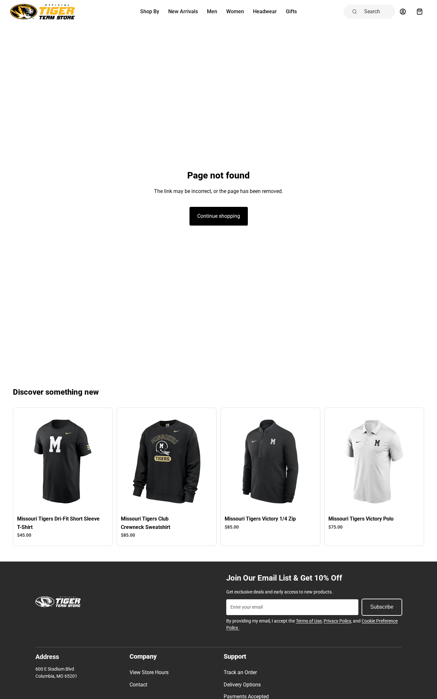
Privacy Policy (337, 620)
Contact (138, 685)
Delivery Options (242, 685)
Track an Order (240, 672)
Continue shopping (218, 216)
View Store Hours (149, 672)
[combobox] (377, 11)
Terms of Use (309, 620)
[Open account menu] (403, 12)
